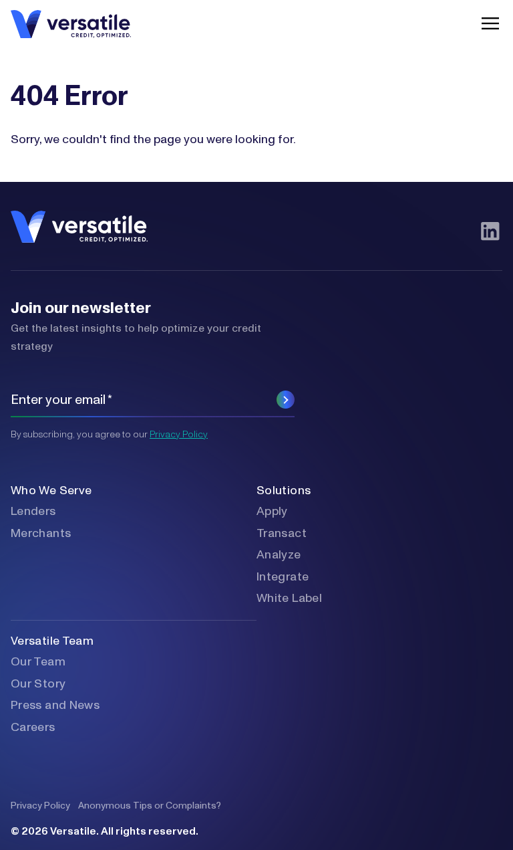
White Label (289, 599)
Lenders (33, 512)
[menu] (487, 23)
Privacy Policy (179, 434)
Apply (272, 512)
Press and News (55, 706)
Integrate (282, 577)
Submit (286, 400)
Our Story (38, 684)
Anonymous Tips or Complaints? (149, 806)
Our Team (38, 662)
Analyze (278, 555)
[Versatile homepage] (71, 23)
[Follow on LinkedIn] (490, 231)
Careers (33, 728)
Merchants (41, 534)
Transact (281, 534)
